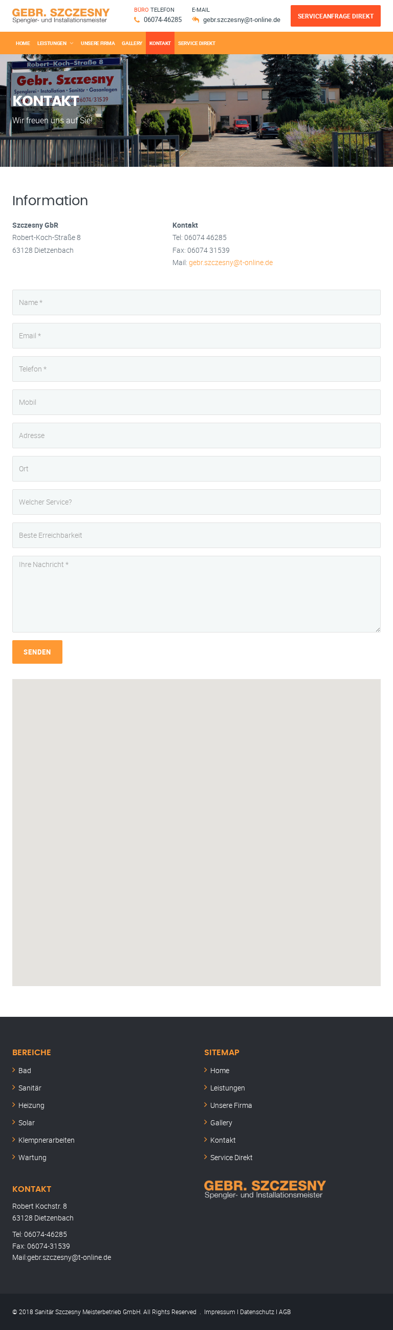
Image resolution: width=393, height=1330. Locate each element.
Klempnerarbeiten (46, 1140)
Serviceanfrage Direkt (336, 16)
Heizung (31, 1105)
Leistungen (52, 43)
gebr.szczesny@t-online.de (241, 19)
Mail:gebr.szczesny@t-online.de (61, 1257)
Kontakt (160, 43)
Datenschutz (257, 1311)
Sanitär (29, 1088)
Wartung (32, 1157)
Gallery (132, 43)
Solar (26, 1122)
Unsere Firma (98, 43)
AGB (285, 1311)
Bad (24, 1070)
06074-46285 (163, 19)
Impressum (219, 1311)
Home (23, 43)
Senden (37, 652)
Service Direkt (196, 43)
